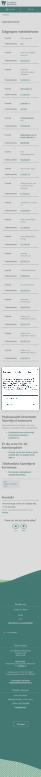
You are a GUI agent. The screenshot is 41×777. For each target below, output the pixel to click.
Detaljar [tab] (18, 372)
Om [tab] (29, 372)
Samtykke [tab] (7, 372)
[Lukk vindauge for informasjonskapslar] (37, 369)
